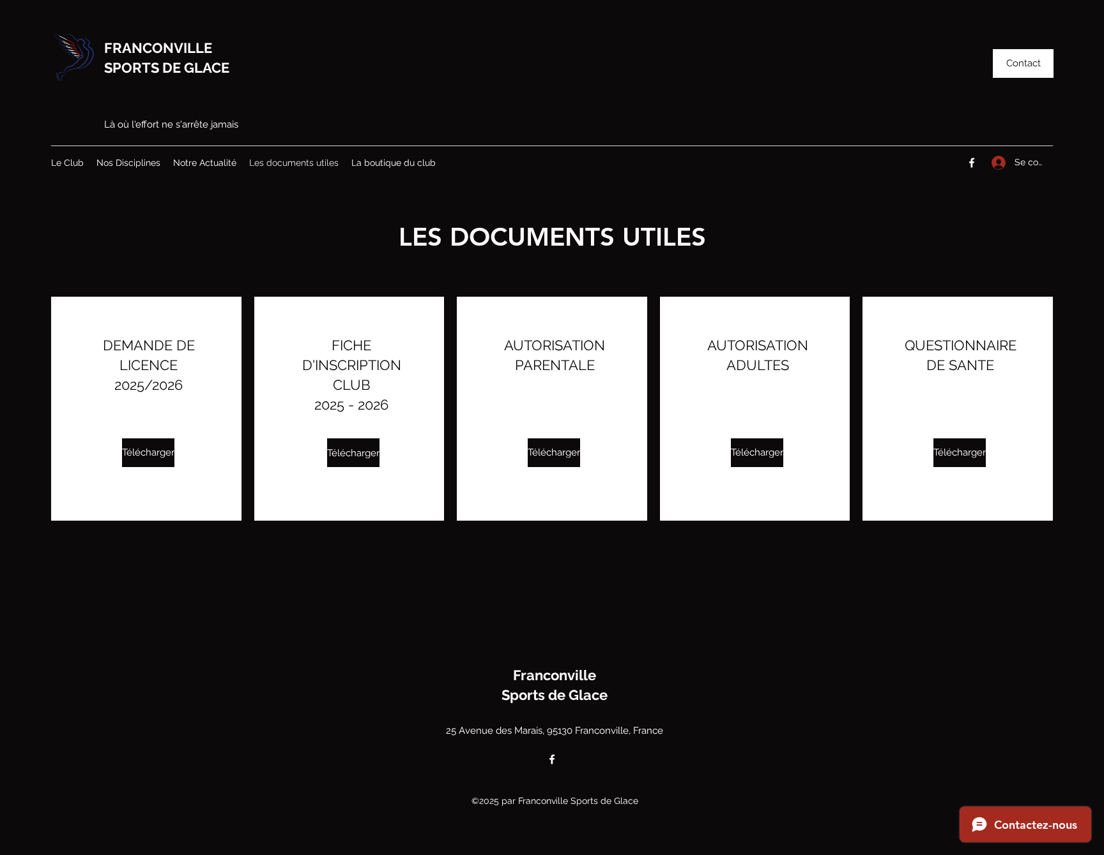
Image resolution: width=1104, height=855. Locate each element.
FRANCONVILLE (158, 48)
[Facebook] (971, 162)
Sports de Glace (555, 695)
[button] (1023, 63)
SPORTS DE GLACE (166, 67)
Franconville (554, 675)
